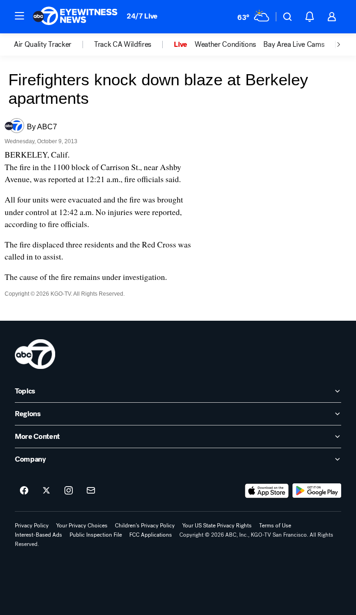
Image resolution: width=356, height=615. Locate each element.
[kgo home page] (35, 354)
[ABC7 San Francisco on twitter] (46, 491)
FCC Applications (150, 535)
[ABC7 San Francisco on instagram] (68, 491)
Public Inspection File (96, 535)
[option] (54, 44)
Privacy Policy (32, 525)
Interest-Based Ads (38, 535)
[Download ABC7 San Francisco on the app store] (267, 490)
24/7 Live (142, 16)
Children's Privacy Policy (145, 525)
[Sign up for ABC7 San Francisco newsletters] (91, 491)
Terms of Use (275, 525)
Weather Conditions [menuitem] (225, 44)
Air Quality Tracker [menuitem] (42, 44)
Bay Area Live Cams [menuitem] (293, 44)
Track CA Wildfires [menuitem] (122, 44)
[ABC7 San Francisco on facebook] (24, 491)
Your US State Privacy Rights (217, 525)
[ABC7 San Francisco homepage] (75, 16)
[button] (19, 15)
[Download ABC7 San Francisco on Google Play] (316, 490)
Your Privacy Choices (82, 525)
